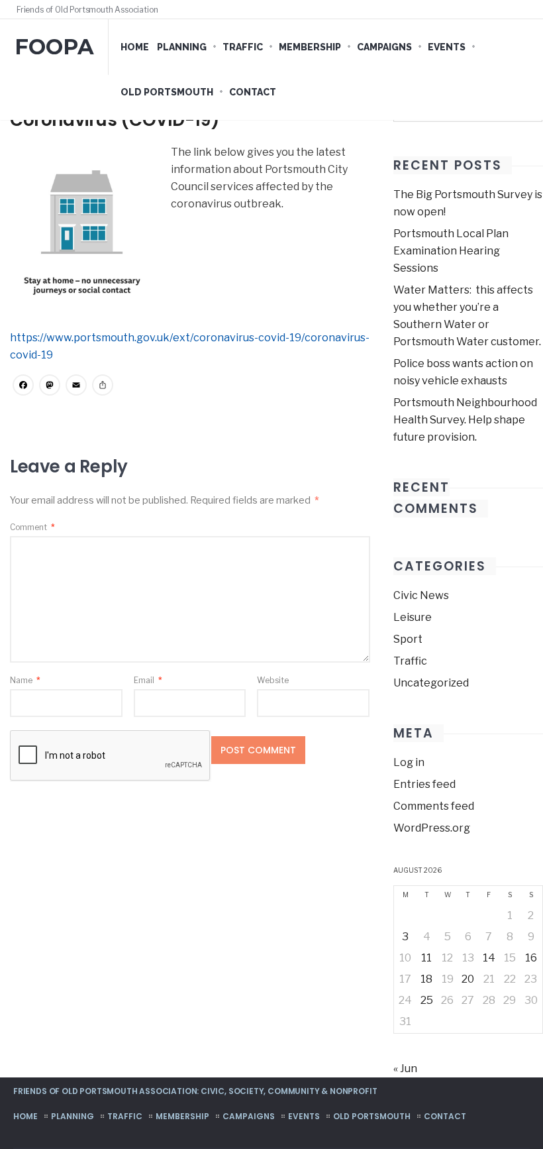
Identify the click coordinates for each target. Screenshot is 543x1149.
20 (468, 979)
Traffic (242, 47)
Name (25, 680)
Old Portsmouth (167, 92)
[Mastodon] (49, 386)
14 (489, 958)
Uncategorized (431, 683)
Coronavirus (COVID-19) (114, 120)
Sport (407, 639)
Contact (252, 92)
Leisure (412, 617)
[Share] (102, 386)
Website (273, 680)
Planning (182, 47)
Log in (408, 762)
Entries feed (424, 784)
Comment (32, 527)
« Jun (405, 1068)
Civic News (421, 595)
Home (135, 47)
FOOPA (54, 47)
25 (426, 1000)
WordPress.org (431, 828)
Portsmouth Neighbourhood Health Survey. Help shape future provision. (465, 419)
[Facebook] (498, 9)
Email (148, 680)
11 (426, 958)
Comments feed (433, 806)
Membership (310, 47)
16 (531, 958)
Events (447, 47)
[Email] (76, 386)
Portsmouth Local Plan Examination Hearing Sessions (451, 250)
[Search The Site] (523, 9)
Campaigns (384, 47)
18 (426, 979)
